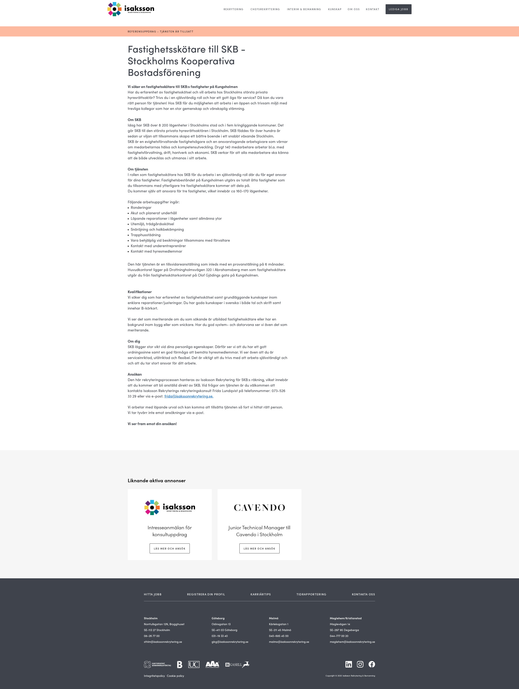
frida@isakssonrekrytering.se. (188, 396)
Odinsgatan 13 (221, 624)
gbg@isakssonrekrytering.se (230, 642)
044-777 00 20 (339, 636)
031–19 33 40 (220, 636)
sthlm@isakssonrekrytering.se (163, 642)
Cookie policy (175, 676)
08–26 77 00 (152, 636)
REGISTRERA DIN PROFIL (206, 594)
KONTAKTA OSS (363, 594)
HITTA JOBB (153, 594)
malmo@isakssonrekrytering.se (289, 642)
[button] (233, 9)
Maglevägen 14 (340, 624)
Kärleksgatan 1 (278, 624)
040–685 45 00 (278, 636)
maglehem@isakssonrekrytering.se (352, 642)
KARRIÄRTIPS (261, 594)
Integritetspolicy (154, 676)
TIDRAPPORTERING (312, 594)
